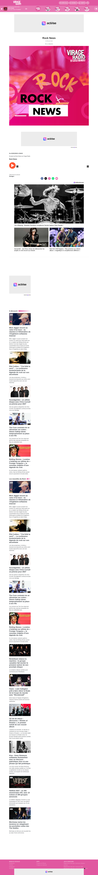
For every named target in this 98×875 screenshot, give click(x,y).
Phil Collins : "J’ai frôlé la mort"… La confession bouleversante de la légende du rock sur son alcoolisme (19, 370)
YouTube (11, 868)
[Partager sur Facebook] (41, 179)
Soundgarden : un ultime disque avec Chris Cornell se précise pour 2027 (19, 402)
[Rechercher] (87, 2)
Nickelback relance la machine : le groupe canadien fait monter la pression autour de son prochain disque (18, 663)
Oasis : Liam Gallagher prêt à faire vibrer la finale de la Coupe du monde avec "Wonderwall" (19, 692)
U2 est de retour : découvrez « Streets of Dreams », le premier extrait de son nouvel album (18, 723)
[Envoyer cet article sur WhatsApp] (52, 179)
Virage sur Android (41, 865)
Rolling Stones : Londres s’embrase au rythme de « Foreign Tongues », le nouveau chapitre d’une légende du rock (19, 463)
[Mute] (26, 9)
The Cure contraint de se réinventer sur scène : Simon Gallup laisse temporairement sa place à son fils (19, 432)
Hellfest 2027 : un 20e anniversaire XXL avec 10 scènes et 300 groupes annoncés (19, 794)
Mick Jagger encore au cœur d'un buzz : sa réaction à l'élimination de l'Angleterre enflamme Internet (19, 332)
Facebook (12, 863)
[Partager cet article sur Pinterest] (49, 179)
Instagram (12, 866)
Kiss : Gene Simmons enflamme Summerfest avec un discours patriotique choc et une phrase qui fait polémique (19, 759)
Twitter (11, 865)
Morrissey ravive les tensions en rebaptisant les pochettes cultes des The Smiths (19, 825)
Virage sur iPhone (41, 863)
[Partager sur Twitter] (45, 179)
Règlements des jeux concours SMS (73, 866)
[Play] (2, 9)
